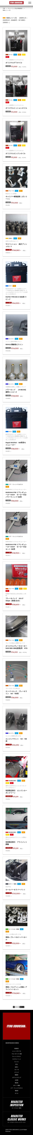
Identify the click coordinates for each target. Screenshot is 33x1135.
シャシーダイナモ (16, 1051)
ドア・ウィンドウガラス (17, 1088)
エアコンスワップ (16, 1077)
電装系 (16, 1090)
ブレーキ (16, 1069)
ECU (16, 1064)
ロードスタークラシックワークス (16, 1122)
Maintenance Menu (12, 1043)
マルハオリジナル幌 (17, 1053)
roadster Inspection (16, 1103)
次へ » (22, 1007)
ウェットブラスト (16, 1056)
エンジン (16, 1061)
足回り (16, 1067)
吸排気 (16, 1082)
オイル (16, 1093)
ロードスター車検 (16, 1108)
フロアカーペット (16, 1059)
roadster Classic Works (16, 1117)
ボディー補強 (16, 1085)
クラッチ (16, 1072)
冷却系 (16, 1080)
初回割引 (16, 1048)
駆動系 (16, 1075)
